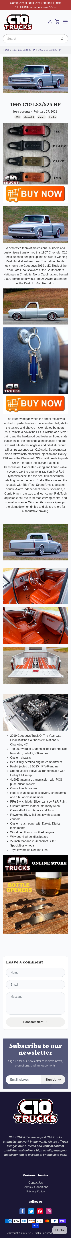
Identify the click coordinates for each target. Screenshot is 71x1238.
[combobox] (30, 38)
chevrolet (29, 117)
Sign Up (50, 1079)
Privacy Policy (35, 1191)
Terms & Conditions (35, 1187)
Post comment (33, 1021)
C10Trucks (35, 1232)
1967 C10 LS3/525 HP (23, 50)
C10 (17, 117)
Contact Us (35, 1182)
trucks (52, 117)
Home (6, 50)
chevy (41, 117)
